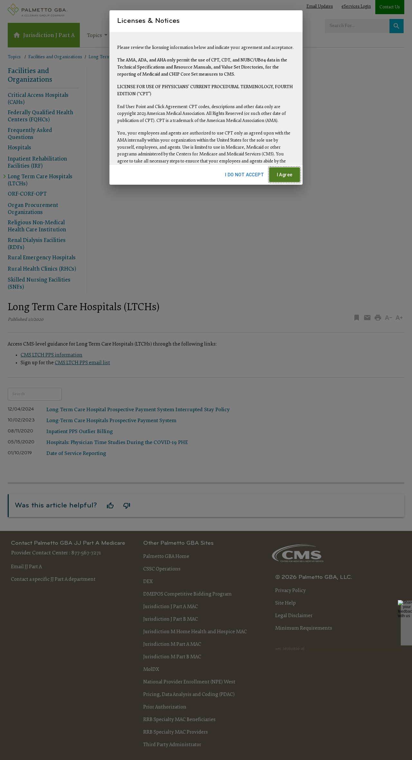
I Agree (285, 174)
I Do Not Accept (244, 174)
